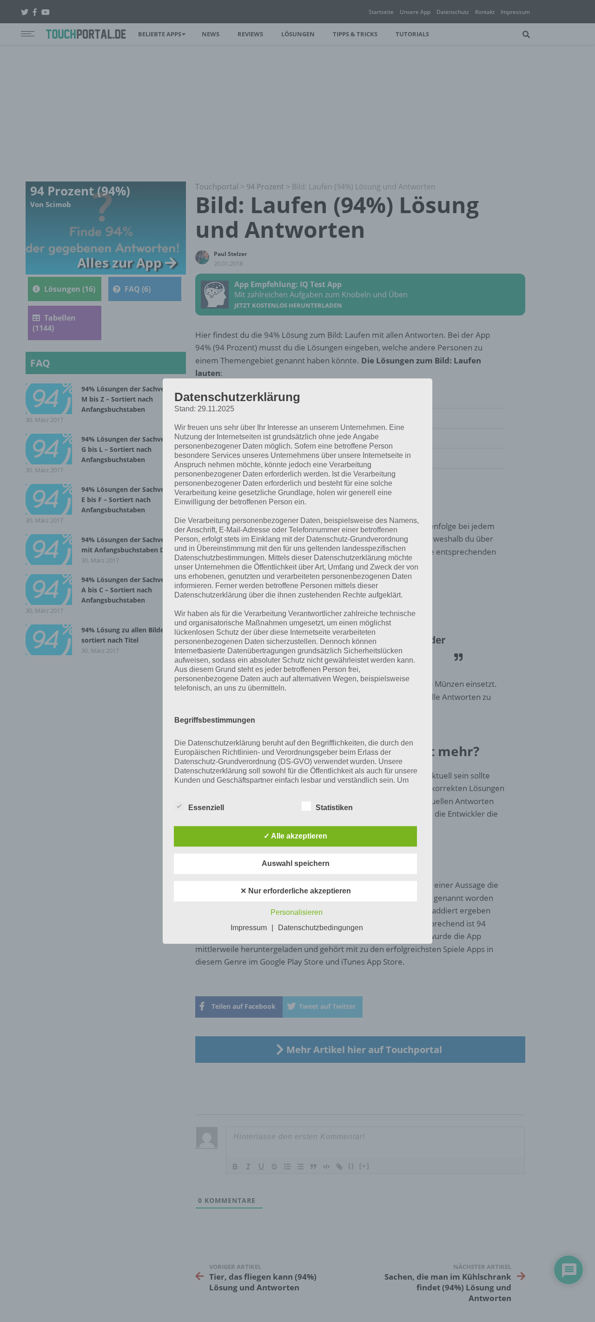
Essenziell (206, 808)
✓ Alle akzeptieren (295, 836)
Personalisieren (297, 912)
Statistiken (334, 808)
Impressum (249, 928)
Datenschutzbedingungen (320, 928)
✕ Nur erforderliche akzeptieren (295, 891)
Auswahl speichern (296, 863)
